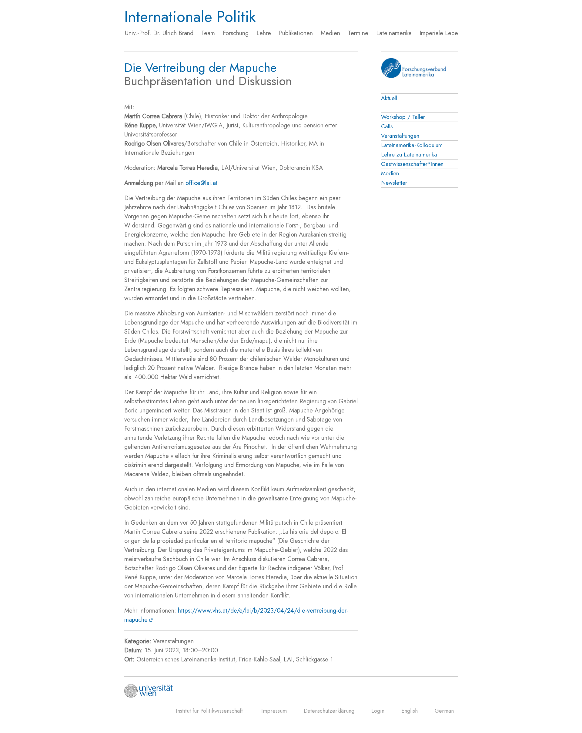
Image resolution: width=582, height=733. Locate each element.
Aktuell (389, 98)
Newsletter (394, 183)
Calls (387, 126)
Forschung (236, 33)
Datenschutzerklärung (329, 711)
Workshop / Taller (403, 117)
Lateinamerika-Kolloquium (412, 145)
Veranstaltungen (400, 136)
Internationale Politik (190, 16)
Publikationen (296, 33)
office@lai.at (202, 183)
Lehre (263, 33)
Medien (330, 33)
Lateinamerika (394, 33)
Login (377, 711)
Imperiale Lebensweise (449, 33)
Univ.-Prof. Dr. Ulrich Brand (159, 33)
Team (208, 33)
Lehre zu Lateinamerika (409, 154)
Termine (358, 33)
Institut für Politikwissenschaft (209, 711)
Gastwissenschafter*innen (412, 164)
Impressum (274, 711)
